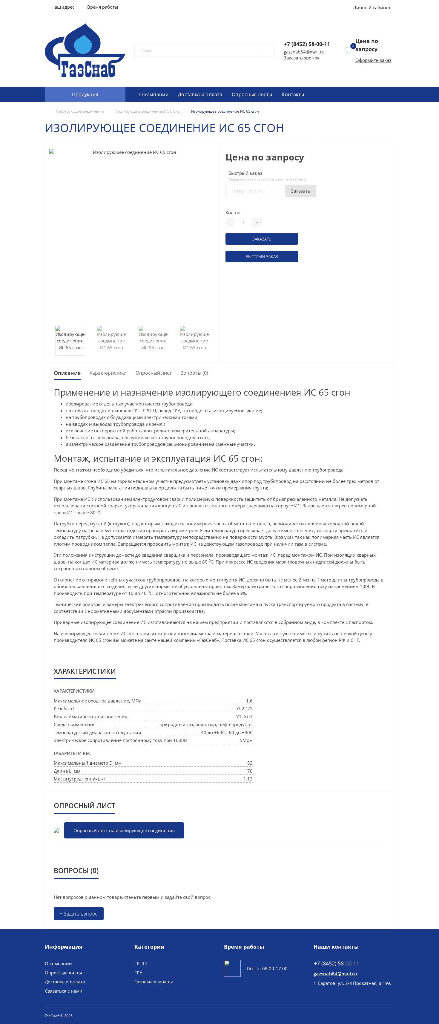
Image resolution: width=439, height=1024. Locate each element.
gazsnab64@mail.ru (304, 52)
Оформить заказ (373, 60)
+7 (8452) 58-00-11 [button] (336, 963)
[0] (347, 50)
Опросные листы (252, 94)
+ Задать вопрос (79, 913)
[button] (103, 7)
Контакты (293, 94)
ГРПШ (140, 963)
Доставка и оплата (200, 94)
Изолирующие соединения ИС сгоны (147, 111)
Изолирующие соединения (80, 111)
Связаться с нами (63, 991)
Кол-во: (233, 212)
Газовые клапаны (153, 982)
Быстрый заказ (262, 256)
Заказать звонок (302, 58)
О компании (153, 94)
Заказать (300, 191)
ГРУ (138, 973)
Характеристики (108, 373)
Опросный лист (153, 373)
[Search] (265, 50)
